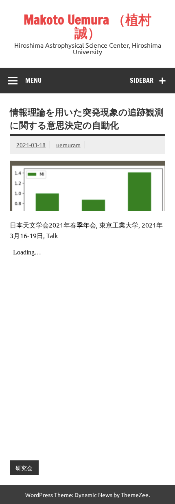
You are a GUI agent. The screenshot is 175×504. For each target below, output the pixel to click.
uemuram (68, 144)
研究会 (24, 467)
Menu (33, 80)
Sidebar (141, 80)
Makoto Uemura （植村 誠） (87, 26)
